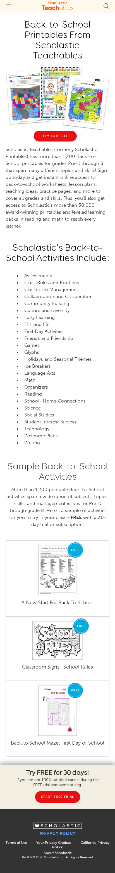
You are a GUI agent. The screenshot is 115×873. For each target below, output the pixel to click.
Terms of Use (16, 842)
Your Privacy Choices (53, 842)
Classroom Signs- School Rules (57, 667)
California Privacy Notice (81, 844)
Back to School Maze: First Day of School (57, 743)
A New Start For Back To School (57, 603)
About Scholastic (58, 853)
